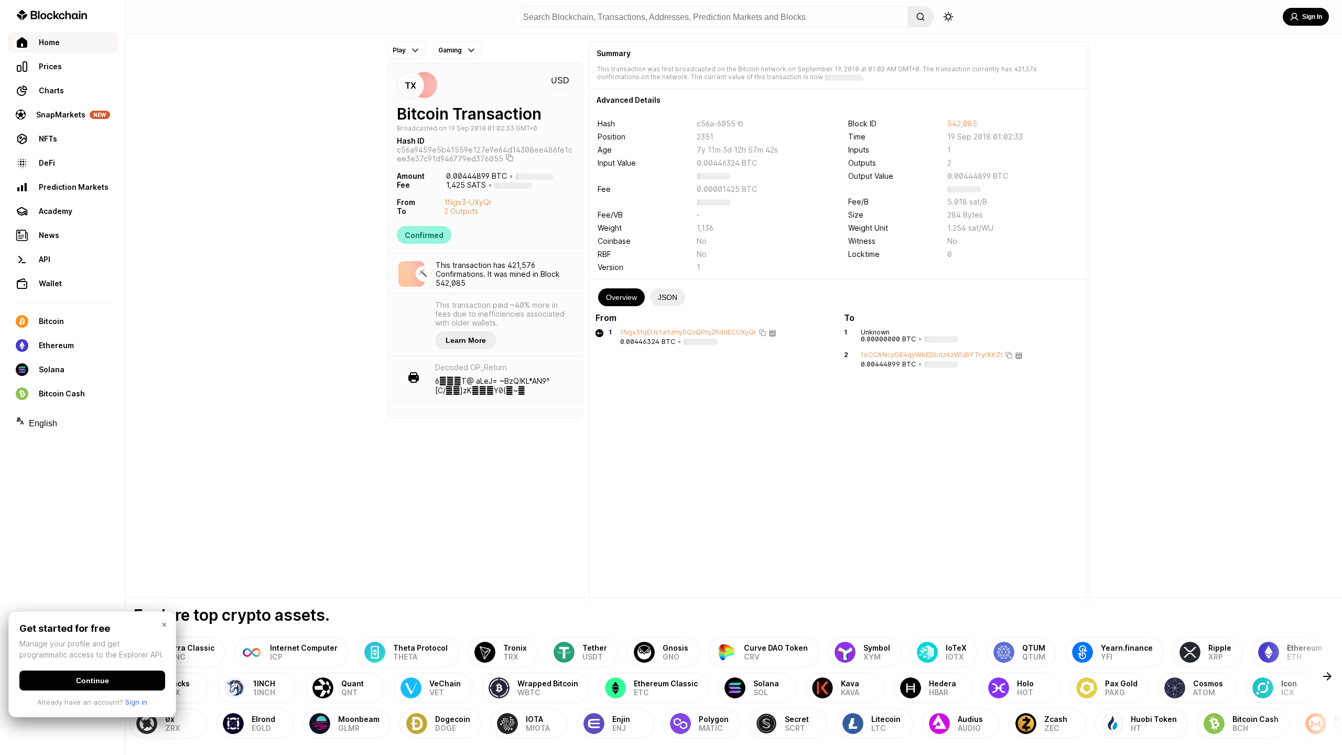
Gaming (450, 50)
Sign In (1312, 16)
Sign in (136, 702)
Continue (92, 680)
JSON (667, 297)
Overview (621, 297)
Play (399, 50)
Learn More (466, 340)
